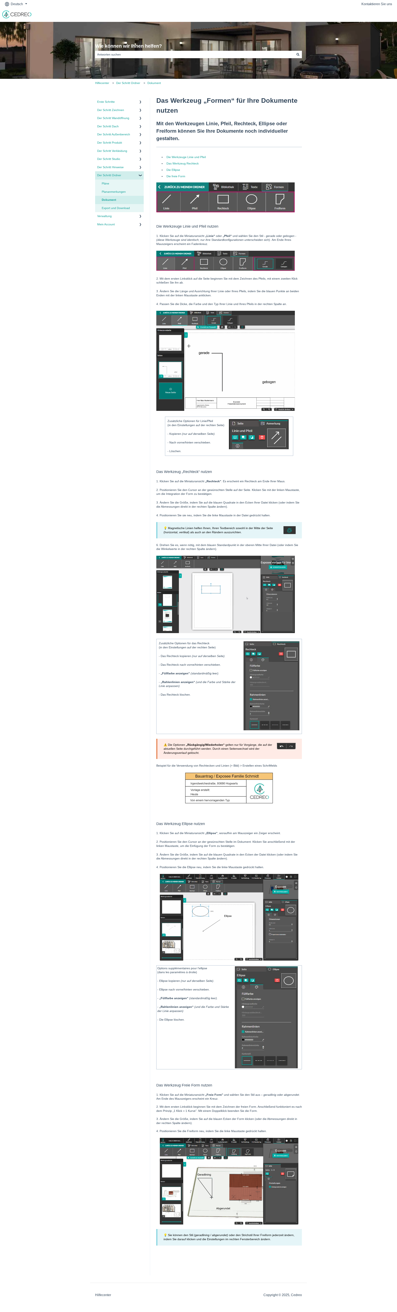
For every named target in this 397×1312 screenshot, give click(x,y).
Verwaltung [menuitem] (104, 216)
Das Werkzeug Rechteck (182, 163)
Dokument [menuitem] (109, 199)
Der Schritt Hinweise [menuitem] (110, 167)
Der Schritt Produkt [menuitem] (109, 142)
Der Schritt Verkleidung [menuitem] (112, 150)
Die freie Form (175, 176)
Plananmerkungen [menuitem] (114, 191)
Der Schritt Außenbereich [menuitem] (113, 134)
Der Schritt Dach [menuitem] (108, 126)
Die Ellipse (173, 169)
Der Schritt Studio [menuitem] (108, 159)
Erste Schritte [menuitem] (106, 101)
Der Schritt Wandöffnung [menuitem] (113, 118)
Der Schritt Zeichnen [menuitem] (110, 110)
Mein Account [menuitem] (106, 224)
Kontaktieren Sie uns (376, 4)
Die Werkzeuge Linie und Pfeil (186, 157)
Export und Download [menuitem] (116, 208)
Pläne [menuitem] (105, 183)
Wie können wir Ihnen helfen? (128, 46)
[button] (140, 102)
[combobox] (194, 54)
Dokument (154, 83)
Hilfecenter (102, 83)
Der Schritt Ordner (128, 83)
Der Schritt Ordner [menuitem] (109, 175)
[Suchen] (298, 54)
